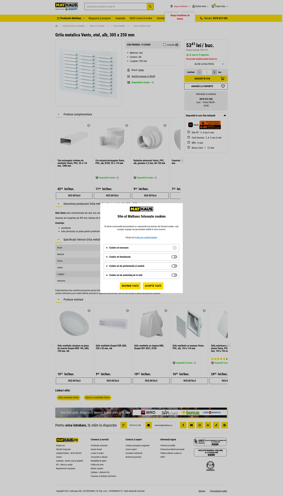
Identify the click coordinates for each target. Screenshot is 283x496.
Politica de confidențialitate (146, 237)
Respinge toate (130, 285)
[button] (117, 248)
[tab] (141, 247)
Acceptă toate (153, 285)
